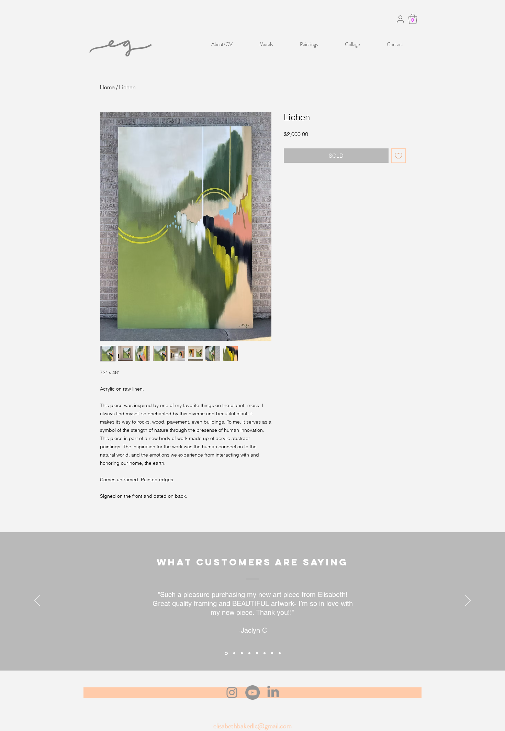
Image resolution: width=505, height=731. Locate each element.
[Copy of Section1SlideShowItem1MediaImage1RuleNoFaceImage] (280, 653)
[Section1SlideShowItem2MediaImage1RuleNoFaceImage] (234, 653)
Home (107, 87)
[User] (400, 19)
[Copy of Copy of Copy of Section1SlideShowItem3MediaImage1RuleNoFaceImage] (264, 653)
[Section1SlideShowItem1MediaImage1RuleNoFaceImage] (226, 653)
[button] (412, 19)
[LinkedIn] (273, 692)
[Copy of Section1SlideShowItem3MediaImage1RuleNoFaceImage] (249, 653)
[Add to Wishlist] (398, 155)
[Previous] (37, 601)
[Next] (468, 601)
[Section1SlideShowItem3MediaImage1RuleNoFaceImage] (242, 653)
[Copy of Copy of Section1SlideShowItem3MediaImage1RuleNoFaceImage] (257, 653)
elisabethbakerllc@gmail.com (252, 726)
